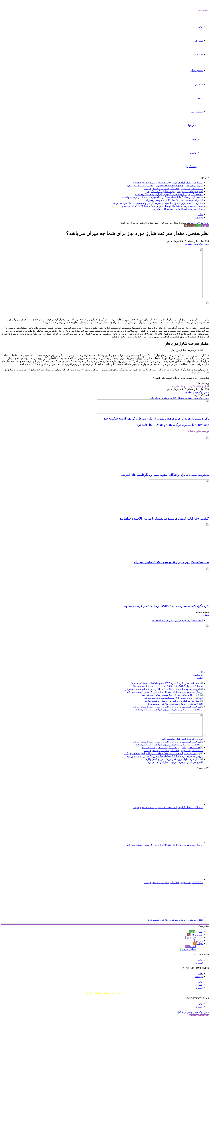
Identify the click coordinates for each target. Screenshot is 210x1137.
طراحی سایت (117, 993)
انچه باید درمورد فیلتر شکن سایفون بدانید (182, 738)
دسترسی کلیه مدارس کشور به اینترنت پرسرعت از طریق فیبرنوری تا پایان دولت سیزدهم (158, 203)
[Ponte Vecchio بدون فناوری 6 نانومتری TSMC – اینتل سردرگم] (179, 556)
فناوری (199, 40)
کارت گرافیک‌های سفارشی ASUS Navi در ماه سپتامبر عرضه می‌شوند (166, 606)
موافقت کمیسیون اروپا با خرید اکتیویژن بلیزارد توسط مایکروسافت (169, 194)
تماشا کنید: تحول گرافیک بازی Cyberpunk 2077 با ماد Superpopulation (168, 182)
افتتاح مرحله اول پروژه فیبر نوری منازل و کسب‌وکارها (175, 191)
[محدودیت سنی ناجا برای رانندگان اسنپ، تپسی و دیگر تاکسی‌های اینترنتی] (179, 469)
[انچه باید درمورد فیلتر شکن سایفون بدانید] (186, 735)
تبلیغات (199, 54)
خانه (200, 26)
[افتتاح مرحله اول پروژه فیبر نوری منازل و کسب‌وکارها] (174, 700)
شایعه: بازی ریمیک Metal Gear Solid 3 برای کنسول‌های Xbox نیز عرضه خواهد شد (162, 197)
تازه (201, 672)
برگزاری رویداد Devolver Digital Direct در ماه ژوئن (177, 209)
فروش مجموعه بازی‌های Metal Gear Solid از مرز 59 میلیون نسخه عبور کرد (165, 185)
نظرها (200, 677)
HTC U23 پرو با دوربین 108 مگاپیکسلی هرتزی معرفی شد (173, 188)
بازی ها (194, 222)
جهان (201, 222)
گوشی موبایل (187, 386)
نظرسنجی (174, 386)
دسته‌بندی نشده (195, 937)
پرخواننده (198, 675)
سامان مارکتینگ (94, 993)
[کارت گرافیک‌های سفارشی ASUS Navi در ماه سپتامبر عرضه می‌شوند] (179, 600)
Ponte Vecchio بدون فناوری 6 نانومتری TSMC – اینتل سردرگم (171, 562)
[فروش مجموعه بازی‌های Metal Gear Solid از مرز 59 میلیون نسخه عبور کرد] (163, 689)
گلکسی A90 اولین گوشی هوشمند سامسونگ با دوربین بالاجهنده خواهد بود (164, 518)
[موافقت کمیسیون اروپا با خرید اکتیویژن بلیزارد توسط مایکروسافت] (168, 706)
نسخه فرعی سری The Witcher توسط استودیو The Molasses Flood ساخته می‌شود (162, 206)
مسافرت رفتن (189, 949)
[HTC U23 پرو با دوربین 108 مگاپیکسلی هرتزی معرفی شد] (172, 695)
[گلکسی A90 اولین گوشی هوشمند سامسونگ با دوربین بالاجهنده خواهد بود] (179, 512)
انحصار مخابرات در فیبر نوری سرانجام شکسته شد (177, 620)
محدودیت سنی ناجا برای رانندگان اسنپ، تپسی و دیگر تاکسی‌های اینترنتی (165, 474)
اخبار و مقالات (201, 386)
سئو (106, 993)
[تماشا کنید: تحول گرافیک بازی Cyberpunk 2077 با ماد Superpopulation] (167, 683)
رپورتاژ (199, 940)
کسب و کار (190, 225)
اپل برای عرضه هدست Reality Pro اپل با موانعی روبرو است (173, 200)
